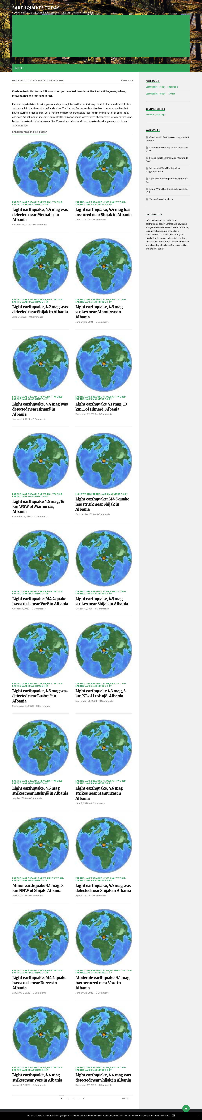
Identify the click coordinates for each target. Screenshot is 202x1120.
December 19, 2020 (85, 414)
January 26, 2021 (84, 321)
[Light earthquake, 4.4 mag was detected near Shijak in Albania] (103, 1034)
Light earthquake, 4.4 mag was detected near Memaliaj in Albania (40, 214)
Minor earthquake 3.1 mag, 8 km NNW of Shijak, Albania (38, 888)
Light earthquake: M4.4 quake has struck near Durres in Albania (39, 982)
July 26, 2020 (19, 798)
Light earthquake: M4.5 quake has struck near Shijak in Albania (102, 504)
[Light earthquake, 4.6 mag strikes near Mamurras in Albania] (103, 748)
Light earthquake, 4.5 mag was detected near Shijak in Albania (103, 888)
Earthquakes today (35, 7)
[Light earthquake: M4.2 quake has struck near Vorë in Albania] (40, 558)
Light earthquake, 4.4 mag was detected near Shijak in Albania (103, 1077)
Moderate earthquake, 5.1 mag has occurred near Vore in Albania (102, 982)
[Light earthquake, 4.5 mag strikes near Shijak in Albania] (103, 558)
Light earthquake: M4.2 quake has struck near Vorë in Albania (40, 601)
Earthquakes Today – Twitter (160, 93)
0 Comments (40, 224)
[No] (198, 1115)
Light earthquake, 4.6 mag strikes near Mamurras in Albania (99, 793)
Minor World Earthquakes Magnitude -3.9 (38, 879)
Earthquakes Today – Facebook (162, 86)
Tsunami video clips (156, 114)
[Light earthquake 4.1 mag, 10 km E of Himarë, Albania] (103, 363)
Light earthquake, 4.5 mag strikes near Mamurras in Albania (99, 312)
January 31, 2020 (21, 992)
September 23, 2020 (86, 701)
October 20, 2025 (21, 224)
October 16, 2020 (84, 514)
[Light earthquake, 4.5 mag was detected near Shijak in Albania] (103, 845)
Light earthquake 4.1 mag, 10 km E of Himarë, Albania (101, 407)
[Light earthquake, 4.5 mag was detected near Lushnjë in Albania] (40, 650)
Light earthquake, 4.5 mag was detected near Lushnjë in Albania (39, 696)
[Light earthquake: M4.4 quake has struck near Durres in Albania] (40, 937)
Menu (18, 68)
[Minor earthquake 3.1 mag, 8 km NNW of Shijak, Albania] (40, 845)
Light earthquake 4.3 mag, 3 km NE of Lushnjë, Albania (100, 693)
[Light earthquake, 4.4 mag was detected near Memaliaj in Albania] (40, 169)
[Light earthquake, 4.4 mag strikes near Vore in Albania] (40, 1034)
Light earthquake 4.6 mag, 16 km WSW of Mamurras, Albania (38, 506)
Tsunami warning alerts (161, 199)
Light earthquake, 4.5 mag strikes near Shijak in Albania (101, 601)
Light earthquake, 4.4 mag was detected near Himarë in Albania (40, 409)
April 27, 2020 (19, 895)
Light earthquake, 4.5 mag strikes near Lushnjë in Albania (40, 791)
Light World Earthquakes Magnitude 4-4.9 (37, 203)
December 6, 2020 (21, 516)
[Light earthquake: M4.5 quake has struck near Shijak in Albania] (103, 461)
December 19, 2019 (85, 1085)
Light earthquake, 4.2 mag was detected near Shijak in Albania (40, 309)
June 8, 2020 (81, 803)
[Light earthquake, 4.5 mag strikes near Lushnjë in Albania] (40, 748)
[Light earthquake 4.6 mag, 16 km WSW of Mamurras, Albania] (40, 461)
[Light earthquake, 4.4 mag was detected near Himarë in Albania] (40, 363)
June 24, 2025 (19, 316)
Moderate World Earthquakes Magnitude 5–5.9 (103, 971)
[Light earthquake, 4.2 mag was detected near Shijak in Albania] (40, 266)
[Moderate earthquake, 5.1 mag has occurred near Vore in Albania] (103, 937)
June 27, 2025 (82, 219)
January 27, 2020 (21, 1085)
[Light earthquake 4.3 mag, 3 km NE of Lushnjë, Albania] (103, 650)
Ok (173, 1115)
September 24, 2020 (23, 706)
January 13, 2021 (21, 419)
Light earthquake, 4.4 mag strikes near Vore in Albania (37, 1077)
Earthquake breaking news (29, 202)
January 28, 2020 (84, 992)
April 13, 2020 (82, 895)
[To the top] (186, 1108)
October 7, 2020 (20, 608)
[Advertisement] (101, 36)
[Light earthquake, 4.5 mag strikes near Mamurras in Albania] (103, 266)
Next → (126, 1098)
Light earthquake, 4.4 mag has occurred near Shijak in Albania (103, 212)
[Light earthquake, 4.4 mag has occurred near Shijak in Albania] (103, 169)
